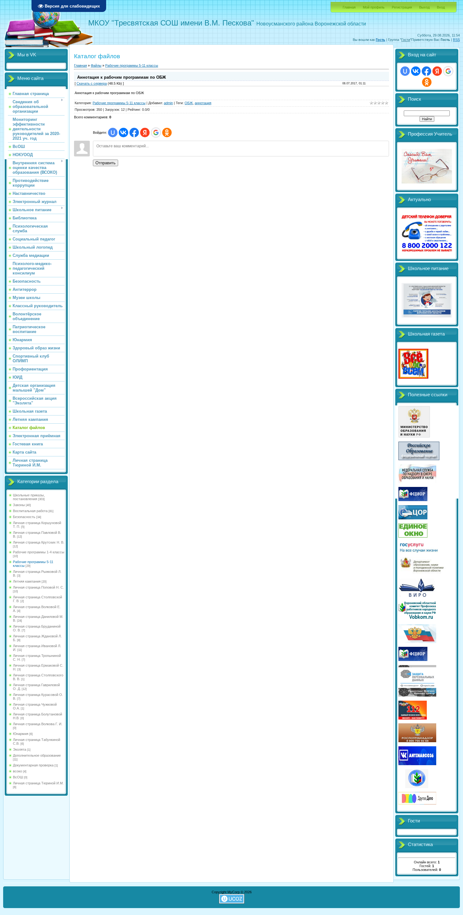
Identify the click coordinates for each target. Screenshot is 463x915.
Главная (349, 7)
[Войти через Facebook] (134, 132)
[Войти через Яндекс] (145, 132)
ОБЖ (189, 103)
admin (168, 103)
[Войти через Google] (156, 132)
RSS (456, 40)
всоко (17, 771)
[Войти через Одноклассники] (167, 132)
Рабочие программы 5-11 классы (131, 65)
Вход (441, 7)
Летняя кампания (27, 581)
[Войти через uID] (112, 132)
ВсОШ (18, 777)
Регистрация (402, 7)
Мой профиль (374, 7)
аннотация (203, 103)
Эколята (19, 749)
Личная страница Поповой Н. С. (38, 587)
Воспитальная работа (30, 511)
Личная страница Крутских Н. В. (38, 542)
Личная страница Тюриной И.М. (38, 783)
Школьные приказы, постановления (29, 497)
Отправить (105, 163)
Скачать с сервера (92, 83)
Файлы (96, 65)
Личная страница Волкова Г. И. (37, 724)
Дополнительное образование (37, 755)
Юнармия (20, 734)
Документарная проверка (33, 765)
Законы (19, 505)
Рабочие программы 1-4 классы (38, 552)
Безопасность (24, 517)
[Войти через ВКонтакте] (123, 132)
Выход (424, 7)
